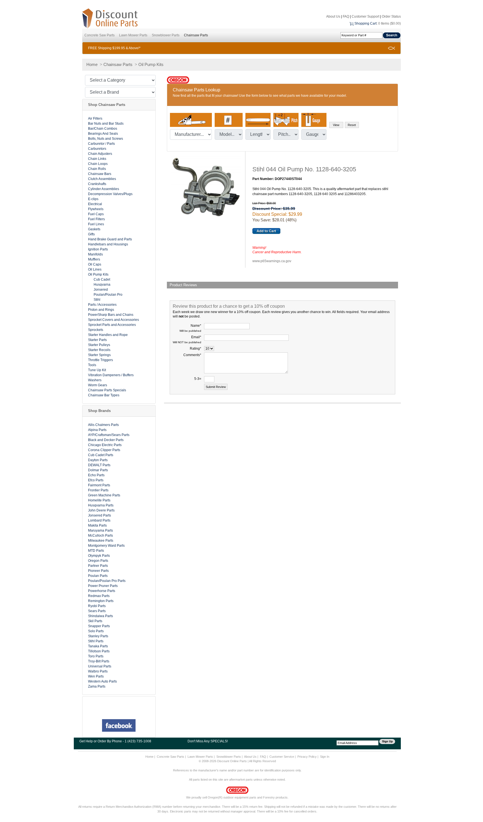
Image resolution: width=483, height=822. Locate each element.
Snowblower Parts (165, 35)
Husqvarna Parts (100, 505)
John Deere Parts (101, 510)
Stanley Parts (98, 636)
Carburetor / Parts (101, 144)
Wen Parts (96, 676)
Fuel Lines (96, 224)
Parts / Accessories (102, 305)
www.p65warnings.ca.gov (271, 261)
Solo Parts (96, 631)
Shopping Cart (365, 23)
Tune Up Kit (97, 370)
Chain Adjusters (100, 154)
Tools (92, 365)
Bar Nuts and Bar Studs (106, 123)
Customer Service (281, 756)
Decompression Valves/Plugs (110, 194)
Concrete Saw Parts (99, 35)
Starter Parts (97, 340)
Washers (94, 380)
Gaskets (94, 229)
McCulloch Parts (100, 535)
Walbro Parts (98, 671)
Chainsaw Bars (99, 174)
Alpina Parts (97, 430)
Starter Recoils (99, 350)
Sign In (324, 756)
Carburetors (97, 149)
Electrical (95, 204)
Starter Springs (99, 355)
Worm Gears (97, 385)
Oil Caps (94, 264)
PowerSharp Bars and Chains (110, 315)
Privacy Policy (307, 756)
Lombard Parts (99, 520)
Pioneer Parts (98, 571)
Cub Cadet (102, 279)
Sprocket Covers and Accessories (113, 320)
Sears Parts (97, 611)
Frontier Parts (98, 490)
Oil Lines (94, 269)
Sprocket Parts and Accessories (112, 325)
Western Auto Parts (102, 681)
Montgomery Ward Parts (106, 546)
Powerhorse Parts (101, 591)
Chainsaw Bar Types (103, 395)
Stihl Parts (95, 641)
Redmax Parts (99, 596)
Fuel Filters (96, 219)
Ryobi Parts (97, 606)
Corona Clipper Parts (104, 450)
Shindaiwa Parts (100, 616)
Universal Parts (99, 666)
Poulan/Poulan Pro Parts (107, 581)
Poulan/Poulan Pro (108, 295)
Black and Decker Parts (106, 440)
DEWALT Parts (99, 465)
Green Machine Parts (104, 495)
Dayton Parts (98, 460)
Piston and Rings (101, 310)
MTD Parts (96, 551)
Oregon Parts (98, 561)
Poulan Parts (98, 576)
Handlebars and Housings (108, 244)
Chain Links (97, 159)
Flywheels (95, 209)
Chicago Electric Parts (105, 445)
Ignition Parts (98, 249)
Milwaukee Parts (100, 541)
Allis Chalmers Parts (103, 425)
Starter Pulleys (99, 345)
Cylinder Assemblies (103, 189)
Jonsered (101, 290)
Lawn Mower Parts (133, 35)
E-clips (93, 199)
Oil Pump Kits (151, 64)
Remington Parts (100, 601)
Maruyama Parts (100, 530)
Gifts (91, 234)
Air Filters (95, 118)
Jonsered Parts (99, 515)
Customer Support (365, 16)
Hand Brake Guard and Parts (110, 239)
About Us (333, 16)
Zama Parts (96, 686)
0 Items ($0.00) (389, 23)
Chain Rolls (97, 169)
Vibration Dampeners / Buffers (111, 375)
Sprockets (95, 330)
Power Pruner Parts (103, 586)
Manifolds (95, 254)
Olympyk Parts (99, 556)
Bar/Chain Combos (102, 129)
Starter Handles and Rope (108, 335)
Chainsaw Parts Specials (107, 390)
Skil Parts (95, 621)
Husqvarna (102, 284)
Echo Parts (96, 475)
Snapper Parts (99, 626)
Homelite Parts (99, 500)
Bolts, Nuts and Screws (105, 139)
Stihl (97, 300)
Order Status (391, 16)
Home (92, 64)
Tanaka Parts (98, 646)
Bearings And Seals (103, 134)
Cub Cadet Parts (100, 455)
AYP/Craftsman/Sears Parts (108, 435)
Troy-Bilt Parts (98, 661)
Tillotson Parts (99, 651)
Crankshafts (97, 184)
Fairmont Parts (99, 485)
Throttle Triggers (100, 360)
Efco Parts (95, 480)
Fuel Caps (96, 214)
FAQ (346, 16)
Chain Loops (98, 164)
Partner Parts (98, 566)
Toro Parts (95, 656)
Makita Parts (97, 525)
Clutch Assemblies (102, 179)
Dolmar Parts (98, 470)
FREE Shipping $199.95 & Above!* (114, 48)
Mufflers (94, 259)
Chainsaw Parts (196, 35)
